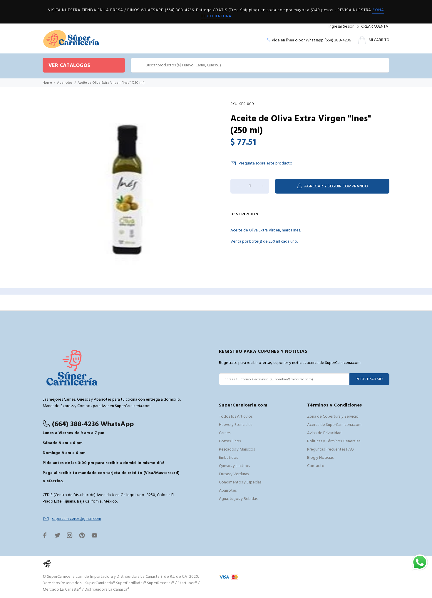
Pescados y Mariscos (237, 449)
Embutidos (228, 457)
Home (47, 83)
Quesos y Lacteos (234, 466)
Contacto (315, 466)
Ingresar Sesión (341, 26)
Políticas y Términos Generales (333, 441)
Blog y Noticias (320, 457)
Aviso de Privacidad (324, 433)
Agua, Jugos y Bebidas (238, 498)
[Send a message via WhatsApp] (420, 562)
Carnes (224, 433)
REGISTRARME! (369, 379)
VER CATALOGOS (69, 65)
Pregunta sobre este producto (265, 163)
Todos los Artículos (235, 416)
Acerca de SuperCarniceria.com (334, 424)
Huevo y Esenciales (235, 424)
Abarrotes (65, 83)
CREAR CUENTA (374, 26)
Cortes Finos (230, 441)
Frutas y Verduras (234, 474)
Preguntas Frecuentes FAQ (330, 449)
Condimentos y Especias (240, 482)
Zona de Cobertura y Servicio (333, 416)
